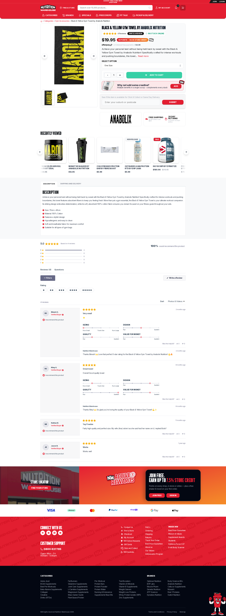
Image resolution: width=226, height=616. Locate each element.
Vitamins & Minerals (126, 584)
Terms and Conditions (156, 612)
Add (176, 86)
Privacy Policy (172, 612)
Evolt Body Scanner (176, 547)
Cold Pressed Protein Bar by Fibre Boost (108, 167)
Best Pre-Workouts (48, 586)
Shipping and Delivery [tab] (70, 184)
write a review (135, 33)
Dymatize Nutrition (154, 595)
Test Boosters (124, 581)
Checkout (128, 534)
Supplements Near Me (104, 595)
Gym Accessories (62, 21)
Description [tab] (49, 184)
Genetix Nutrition (153, 589)
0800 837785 (52, 549)
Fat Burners (72, 581)
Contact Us (128, 527)
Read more (143, 56)
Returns (148, 537)
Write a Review (177, 279)
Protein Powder (101, 586)
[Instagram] (48, 533)
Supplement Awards (176, 537)
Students (172, 540)
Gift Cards (128, 544)
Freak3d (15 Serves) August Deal (50, 167)
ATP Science (152, 592)
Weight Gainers (125, 589)
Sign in (173, 495)
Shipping (148, 534)
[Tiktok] (60, 533)
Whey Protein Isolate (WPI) (130, 595)
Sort (162, 301)
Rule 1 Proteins (173, 592)
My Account (129, 537)
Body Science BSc (175, 581)
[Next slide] (93, 56)
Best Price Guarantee (154, 544)
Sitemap (183, 612)
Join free (157, 495)
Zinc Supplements (126, 597)
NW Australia (129, 552)
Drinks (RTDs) (46, 597)
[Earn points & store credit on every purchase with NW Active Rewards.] (151, 40)
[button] (114, 33)
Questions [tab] (59, 269)
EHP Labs (151, 584)
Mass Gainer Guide (75, 595)
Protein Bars (99, 584)
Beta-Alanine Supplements (51, 589)
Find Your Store (39, 488)
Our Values (149, 550)
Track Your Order (152, 540)
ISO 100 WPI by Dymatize (165, 166)
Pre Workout (100, 581)
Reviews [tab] (45, 269)
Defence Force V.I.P (176, 544)
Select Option (109, 61)
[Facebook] (42, 533)
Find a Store (129, 531)
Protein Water (100, 589)
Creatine (43, 595)
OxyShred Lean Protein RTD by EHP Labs (137, 167)
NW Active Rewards (132, 541)
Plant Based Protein (76, 597)
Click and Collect (131, 548)
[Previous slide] (44, 56)
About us (148, 547)
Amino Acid (44, 581)
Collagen (44, 592)
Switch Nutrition (174, 595)
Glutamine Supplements (77, 584)
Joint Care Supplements (77, 586)
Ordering (149, 531)
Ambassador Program (154, 554)
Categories (48, 21)
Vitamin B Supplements (128, 586)
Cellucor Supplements (177, 586)
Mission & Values (175, 534)
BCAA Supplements (48, 584)
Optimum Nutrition (154, 581)
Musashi (171, 589)
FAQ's (147, 527)
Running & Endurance (103, 592)
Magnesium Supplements (78, 592)
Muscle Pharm (152, 586)
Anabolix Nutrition (153, 28)
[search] (150, 7)
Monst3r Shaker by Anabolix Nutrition (79, 167)
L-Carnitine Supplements (78, 589)
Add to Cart (156, 75)
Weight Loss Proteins (127, 592)
